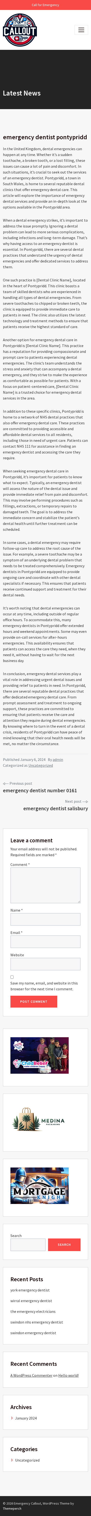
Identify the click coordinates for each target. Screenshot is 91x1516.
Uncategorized (40, 765)
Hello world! (68, 1375)
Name (16, 910)
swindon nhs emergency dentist (36, 1322)
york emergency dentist (30, 1290)
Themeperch (12, 1508)
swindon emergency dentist (33, 1332)
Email (16, 932)
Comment (20, 864)
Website (17, 954)
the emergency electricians (33, 1311)
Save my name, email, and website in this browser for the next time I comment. (44, 986)
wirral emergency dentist (31, 1300)
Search (16, 1235)
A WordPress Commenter (31, 1375)
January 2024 (26, 1418)
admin (58, 759)
